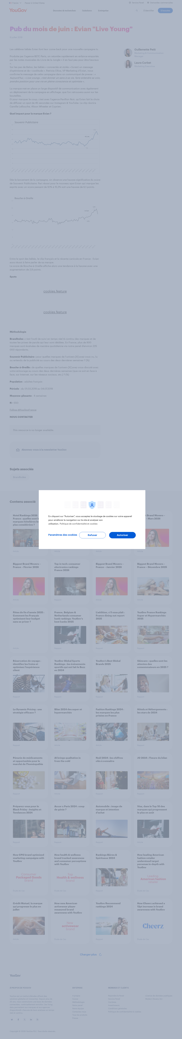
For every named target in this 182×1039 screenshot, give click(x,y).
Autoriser (122, 535)
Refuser (92, 535)
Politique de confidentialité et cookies (79, 523)
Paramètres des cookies (62, 535)
